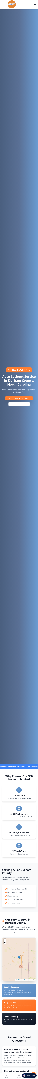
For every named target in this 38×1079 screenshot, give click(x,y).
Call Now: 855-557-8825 (20, 398)
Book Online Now (19, 404)
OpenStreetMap (25, 980)
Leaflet (18, 980)
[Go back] (3, 4)
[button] (19, 957)
